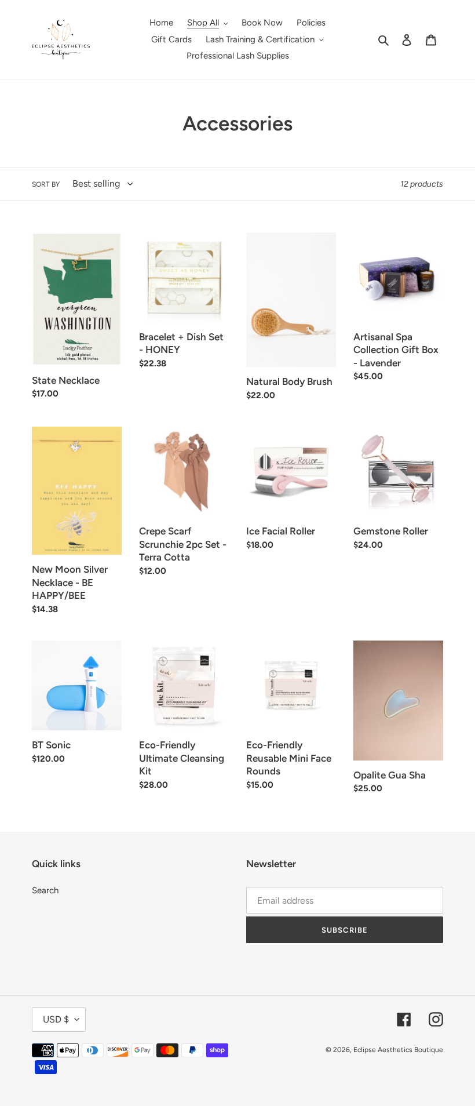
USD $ (56, 1019)
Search (45, 890)
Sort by (46, 184)
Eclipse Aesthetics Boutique (398, 1050)
